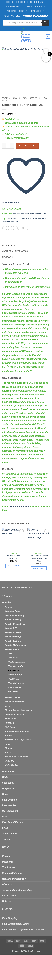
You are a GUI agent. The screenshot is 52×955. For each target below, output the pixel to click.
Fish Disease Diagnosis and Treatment (23, 929)
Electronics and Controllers (18, 710)
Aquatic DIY (10, 628)
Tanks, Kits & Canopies (16, 756)
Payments (7, 862)
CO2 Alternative (24, 218)
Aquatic (15, 98)
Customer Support (35, 6)
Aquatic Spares (12, 697)
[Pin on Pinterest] (25, 228)
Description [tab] (8, 245)
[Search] (45, 23)
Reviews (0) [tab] (8, 257)
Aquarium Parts (12, 611)
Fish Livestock (10, 799)
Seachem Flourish (10, 221)
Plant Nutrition (39, 218)
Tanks (8, 752)
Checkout (39, 2)
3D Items (7, 596)
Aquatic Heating (13, 636)
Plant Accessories (16, 662)
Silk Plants (13, 691)
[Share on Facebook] (10, 228)
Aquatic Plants (31, 98)
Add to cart (27, 145)
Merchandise (9, 805)
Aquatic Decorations (15, 624)
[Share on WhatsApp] (4, 228)
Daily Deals (8, 788)
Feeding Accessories (15, 714)
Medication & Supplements (18, 740)
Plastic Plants (14, 687)
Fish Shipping (9, 918)
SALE (5, 828)
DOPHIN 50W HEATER (13, 557)
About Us (9, 16)
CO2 (10, 653)
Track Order (8, 867)
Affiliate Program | (17, 11)
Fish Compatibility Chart (15, 924)
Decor (8, 706)
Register (20, 2)
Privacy (6, 856)
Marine (8, 735)
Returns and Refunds (14, 879)
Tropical (6, 839)
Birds (5, 777)
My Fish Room (10, 811)
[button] (4, 36)
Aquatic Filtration (13, 632)
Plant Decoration (16, 666)
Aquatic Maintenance (15, 645)
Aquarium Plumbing (14, 615)
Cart (29, 2)
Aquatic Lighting (13, 641)
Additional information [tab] (15, 251)
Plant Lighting (15, 674)
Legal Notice (9, 895)
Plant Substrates (16, 683)
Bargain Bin (8, 771)
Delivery (6, 901)
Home (5, 98)
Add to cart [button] (13, 566)
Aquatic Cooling (13, 619)
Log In (9, 2)
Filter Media (10, 718)
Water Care (10, 761)
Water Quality (11, 765)
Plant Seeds (13, 679)
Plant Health (40, 214)
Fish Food (10, 727)
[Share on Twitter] (15, 228)
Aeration (9, 607)
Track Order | (37, 11)
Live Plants (13, 658)
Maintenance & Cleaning (17, 731)
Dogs (5, 794)
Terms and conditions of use (17, 890)
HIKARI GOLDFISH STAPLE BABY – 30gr (39, 558)
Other (5, 816)
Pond (7, 744)
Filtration (9, 723)
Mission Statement (12, 873)
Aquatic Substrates (14, 701)
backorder (12, 218)
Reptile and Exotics (12, 822)
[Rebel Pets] (26, 36)
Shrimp (8, 748)
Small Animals (10, 833)
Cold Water (8, 783)
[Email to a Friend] (20, 228)
